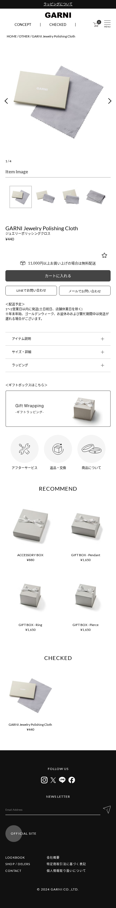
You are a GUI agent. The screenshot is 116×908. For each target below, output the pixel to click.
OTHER (24, 36)
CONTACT (13, 870)
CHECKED (57, 24)
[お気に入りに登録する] (104, 255)
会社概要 (53, 857)
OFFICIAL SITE (24, 833)
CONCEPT (23, 24)
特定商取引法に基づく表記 (66, 864)
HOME (12, 36)
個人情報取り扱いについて (66, 870)
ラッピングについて (58, 4)
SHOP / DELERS (17, 864)
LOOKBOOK (15, 857)
